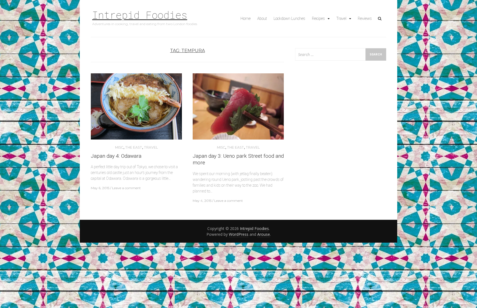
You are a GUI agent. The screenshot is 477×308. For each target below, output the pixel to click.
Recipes (318, 18)
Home (245, 18)
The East (133, 147)
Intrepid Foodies (139, 15)
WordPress (238, 234)
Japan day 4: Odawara (116, 156)
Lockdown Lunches (289, 18)
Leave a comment (126, 188)
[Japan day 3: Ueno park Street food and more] (238, 108)
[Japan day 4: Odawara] (136, 108)
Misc (119, 147)
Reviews (365, 18)
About (262, 18)
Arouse (263, 234)
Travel (341, 18)
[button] (136, 106)
